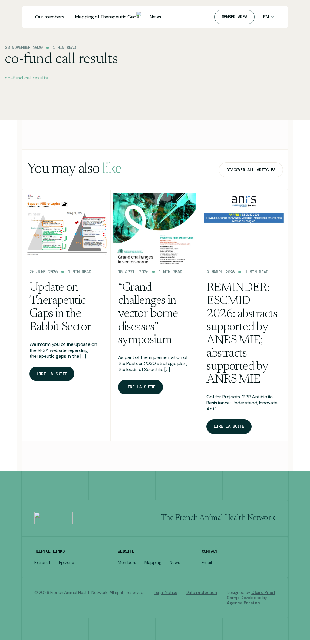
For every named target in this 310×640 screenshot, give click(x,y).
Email (207, 562)
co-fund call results (26, 78)
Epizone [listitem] (66, 562)
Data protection (201, 592)
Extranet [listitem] (42, 562)
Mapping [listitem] (152, 562)
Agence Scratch (243, 602)
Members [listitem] (127, 562)
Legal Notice (165, 592)
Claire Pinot (263, 592)
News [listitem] (175, 562)
